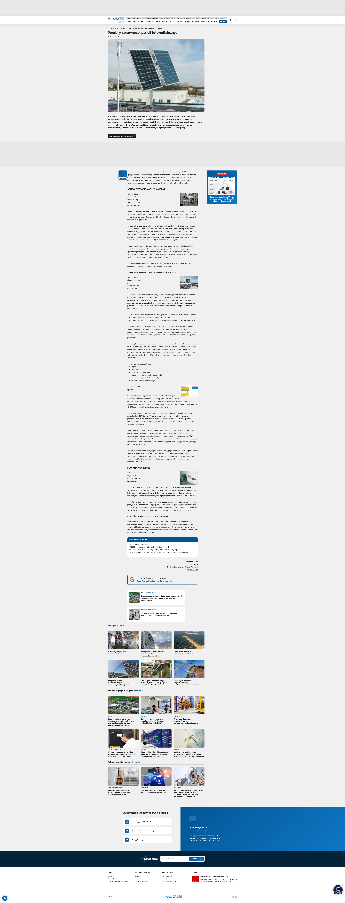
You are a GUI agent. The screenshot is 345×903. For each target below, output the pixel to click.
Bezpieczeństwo (188, 18)
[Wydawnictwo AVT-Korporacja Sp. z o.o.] (195, 880)
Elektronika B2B (167, 876)
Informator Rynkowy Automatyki (118, 881)
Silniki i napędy (131, 18)
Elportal (164, 879)
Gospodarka (150, 21)
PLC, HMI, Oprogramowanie (150, 18)
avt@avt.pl (233, 879)
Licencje (137, 879)
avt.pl (231, 881)
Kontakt (110, 876)
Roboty (139, 18)
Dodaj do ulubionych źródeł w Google (121, 136)
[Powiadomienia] (4, 898)
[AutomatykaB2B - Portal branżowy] (116, 18)
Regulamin (138, 876)
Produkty (141, 21)
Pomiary (197, 18)
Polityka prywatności (141, 881)
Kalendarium (205, 21)
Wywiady (179, 21)
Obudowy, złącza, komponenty (210, 18)
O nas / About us (113, 879)
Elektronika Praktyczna (169, 881)
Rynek (129, 21)
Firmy (134, 21)
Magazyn (214, 21)
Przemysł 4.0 (224, 18)
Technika (187, 21)
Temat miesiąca (161, 21)
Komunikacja (178, 18)
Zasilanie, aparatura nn (166, 18)
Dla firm (223, 21)
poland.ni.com (192, 570)
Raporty (171, 21)
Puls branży (195, 21)
